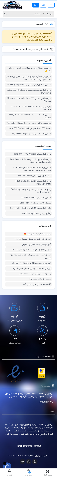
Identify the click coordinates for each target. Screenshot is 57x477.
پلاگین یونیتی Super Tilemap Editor (35, 213)
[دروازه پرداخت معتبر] (41, 373)
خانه (51, 24)
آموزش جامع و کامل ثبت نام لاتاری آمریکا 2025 (31, 249)
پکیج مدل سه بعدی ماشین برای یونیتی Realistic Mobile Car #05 (31, 191)
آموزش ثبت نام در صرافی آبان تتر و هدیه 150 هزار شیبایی (30, 256)
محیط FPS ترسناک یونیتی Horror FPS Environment (29, 128)
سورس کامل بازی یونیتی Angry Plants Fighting (31, 133)
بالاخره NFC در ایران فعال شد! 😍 (37, 233)
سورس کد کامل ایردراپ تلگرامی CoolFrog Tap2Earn (29, 84)
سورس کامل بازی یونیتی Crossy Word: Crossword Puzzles (29, 116)
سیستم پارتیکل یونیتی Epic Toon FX (35, 203)
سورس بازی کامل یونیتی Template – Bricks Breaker (28, 123)
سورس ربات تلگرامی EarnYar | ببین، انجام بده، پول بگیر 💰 (30, 70)
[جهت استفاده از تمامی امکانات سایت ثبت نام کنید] (35, 5)
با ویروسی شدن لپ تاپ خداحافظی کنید (35, 273)
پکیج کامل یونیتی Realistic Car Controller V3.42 (30, 208)
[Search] (6, 14)
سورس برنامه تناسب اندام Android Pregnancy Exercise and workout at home (32, 169)
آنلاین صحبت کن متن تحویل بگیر (37, 284)
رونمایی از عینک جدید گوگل (40, 279)
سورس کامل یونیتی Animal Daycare (36, 197)
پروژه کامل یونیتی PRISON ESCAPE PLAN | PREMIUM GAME (33, 183)
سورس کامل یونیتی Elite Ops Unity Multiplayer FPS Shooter (29, 100)
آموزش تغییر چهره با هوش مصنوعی (36, 244)
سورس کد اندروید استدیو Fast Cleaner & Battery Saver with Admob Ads (30, 161)
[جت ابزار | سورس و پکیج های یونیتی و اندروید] (12, 5)
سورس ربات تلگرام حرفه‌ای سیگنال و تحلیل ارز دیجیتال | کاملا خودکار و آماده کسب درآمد (28, 78)
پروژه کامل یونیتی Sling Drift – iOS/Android (32, 154)
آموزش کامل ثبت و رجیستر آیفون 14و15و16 (32, 239)
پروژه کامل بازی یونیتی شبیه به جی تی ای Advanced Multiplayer (29, 92)
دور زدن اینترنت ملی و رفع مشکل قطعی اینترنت (31, 268)
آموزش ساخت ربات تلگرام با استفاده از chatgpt (31, 263)
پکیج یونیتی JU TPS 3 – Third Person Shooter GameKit (30, 108)
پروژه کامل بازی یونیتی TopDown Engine (33, 175)
